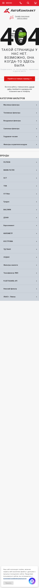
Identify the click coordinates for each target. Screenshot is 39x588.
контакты (25, 89)
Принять (8, 583)
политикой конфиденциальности (14, 578)
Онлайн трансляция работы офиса (22, 17)
